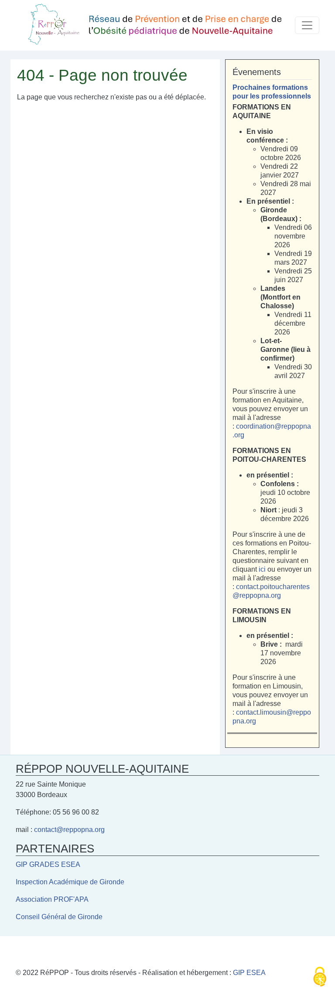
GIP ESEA (249, 972)
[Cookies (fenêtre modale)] (319, 977)
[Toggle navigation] (307, 25)
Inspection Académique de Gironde (70, 882)
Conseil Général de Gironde (59, 916)
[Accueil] (155, 25)
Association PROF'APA (52, 899)
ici (263, 569)
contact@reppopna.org (69, 829)
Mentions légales (49, 948)
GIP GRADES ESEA (48, 864)
